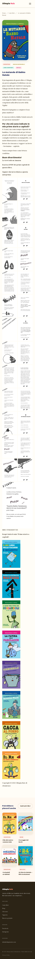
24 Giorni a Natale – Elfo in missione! (25, 873)
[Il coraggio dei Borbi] (25, 823)
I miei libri (11, 13)
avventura (6, 64)
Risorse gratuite (7, 918)
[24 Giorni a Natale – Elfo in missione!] (25, 856)
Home (4, 13)
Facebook (5, 928)
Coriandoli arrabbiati (6, 873)
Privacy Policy (6, 955)
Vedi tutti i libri (25, 806)
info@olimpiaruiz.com (9, 942)
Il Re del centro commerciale (8, 841)
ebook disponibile (19, 64)
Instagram (5, 932)
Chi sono (5, 911)
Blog (3, 908)
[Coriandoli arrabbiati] (9, 856)
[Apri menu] (30, 3)
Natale (18, 68)
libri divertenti (8, 68)
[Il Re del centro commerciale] (9, 823)
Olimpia (8, 3)
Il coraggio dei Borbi (23, 841)
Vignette (5, 915)
